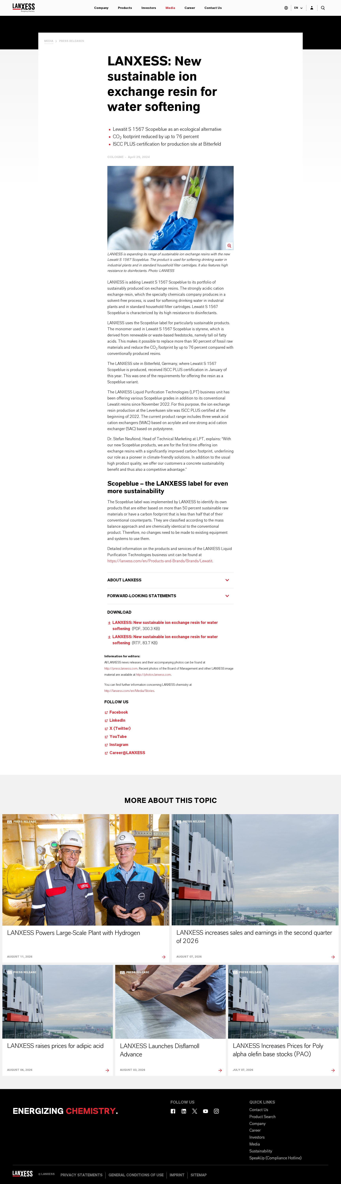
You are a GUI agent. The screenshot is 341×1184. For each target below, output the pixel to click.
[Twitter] (194, 1111)
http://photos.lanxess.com (153, 674)
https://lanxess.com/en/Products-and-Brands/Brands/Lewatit (159, 561)
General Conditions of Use (136, 1175)
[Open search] (322, 8)
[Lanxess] (25, 1175)
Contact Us (213, 7)
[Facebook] (172, 1111)
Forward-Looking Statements (141, 596)
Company (101, 7)
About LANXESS (124, 580)
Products (125, 7)
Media (170, 7)
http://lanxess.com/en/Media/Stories (129, 690)
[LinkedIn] (183, 1111)
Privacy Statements (81, 1175)
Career (190, 7)
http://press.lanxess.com (121, 668)
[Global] (286, 8)
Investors (148, 7)
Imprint (177, 1175)
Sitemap (199, 1175)
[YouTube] (205, 1111)
